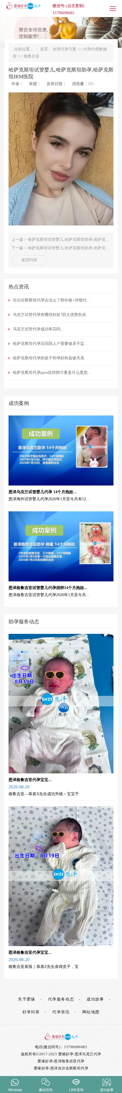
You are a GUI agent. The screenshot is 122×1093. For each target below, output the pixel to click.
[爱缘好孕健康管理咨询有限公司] (61, 1036)
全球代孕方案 (64, 49)
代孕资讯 (61, 1012)
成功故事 (95, 999)
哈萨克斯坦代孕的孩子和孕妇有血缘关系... (50, 358)
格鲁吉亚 (31, 56)
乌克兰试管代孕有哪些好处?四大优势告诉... (51, 315)
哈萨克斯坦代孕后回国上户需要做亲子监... (50, 343)
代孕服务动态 (61, 999)
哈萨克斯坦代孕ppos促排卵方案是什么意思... (52, 372)
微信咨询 (45, 1090)
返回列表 (29, 260)
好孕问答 (31, 1012)
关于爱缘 (26, 999)
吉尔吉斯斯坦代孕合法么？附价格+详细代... (51, 300)
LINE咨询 (76, 1090)
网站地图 (91, 1012)
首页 (44, 49)
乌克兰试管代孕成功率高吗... (38, 329)
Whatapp (15, 1090)
